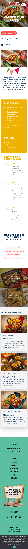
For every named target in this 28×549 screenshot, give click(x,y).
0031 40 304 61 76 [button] (14, 451)
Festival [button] (14, 465)
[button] (3, 5)
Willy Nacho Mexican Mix (13, 254)
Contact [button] (14, 477)
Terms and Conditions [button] (14, 529)
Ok (14, 546)
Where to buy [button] (14, 471)
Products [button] (14, 463)
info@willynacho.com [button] (14, 448)
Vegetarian (13, 373)
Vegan (12, 411)
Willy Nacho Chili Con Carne (13, 247)
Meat (11, 335)
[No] (26, 542)
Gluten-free (6, 335)
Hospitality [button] (14, 468)
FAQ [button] (14, 474)
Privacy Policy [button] (14, 527)
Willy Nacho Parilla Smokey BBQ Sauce (13, 258)
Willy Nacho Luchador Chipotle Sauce (14, 251)
